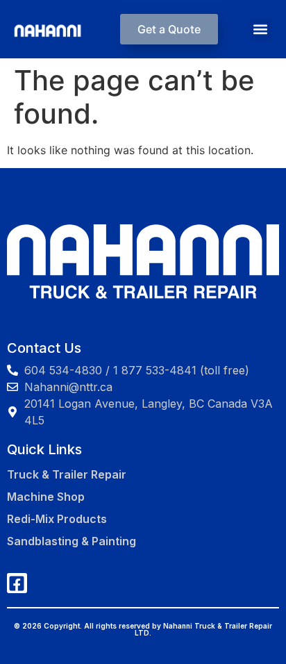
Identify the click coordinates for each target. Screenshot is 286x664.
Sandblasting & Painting (71, 541)
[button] (260, 29)
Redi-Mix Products (57, 519)
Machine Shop (46, 497)
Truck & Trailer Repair (66, 474)
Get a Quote (169, 29)
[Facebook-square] (17, 583)
